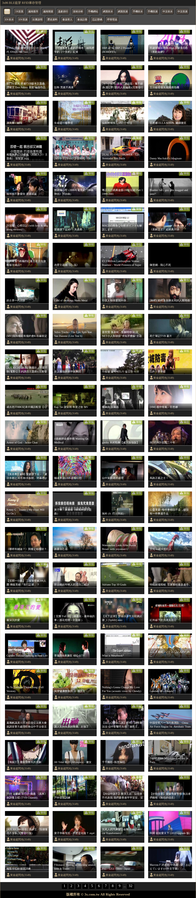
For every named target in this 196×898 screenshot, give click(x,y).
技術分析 (78, 11)
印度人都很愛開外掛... (115, 300)
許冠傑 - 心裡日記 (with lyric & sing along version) (27, 227)
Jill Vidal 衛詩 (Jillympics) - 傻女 (72, 762)
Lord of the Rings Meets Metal (70, 300)
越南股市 (33, 11)
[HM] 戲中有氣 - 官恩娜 (164, 406)
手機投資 (153, 11)
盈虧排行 (63, 11)
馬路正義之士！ (159, 478)
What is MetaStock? (113, 655)
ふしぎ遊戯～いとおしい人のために (170, 653)
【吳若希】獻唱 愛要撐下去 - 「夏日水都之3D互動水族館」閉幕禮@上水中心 (27, 476)
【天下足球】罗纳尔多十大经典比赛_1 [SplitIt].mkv (122, 618)
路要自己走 (61, 549)
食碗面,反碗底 (110, 406)
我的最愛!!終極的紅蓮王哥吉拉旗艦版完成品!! (26, 263)
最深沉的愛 (13, 620)
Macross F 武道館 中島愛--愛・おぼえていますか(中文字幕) (170, 866)
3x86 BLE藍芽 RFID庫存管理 (21, 2)
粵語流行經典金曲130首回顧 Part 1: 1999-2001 (123, 192)
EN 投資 (23, 19)
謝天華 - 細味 (14, 122)
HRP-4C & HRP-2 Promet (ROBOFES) (116, 49)
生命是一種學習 (63, 122)
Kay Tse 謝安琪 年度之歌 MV (71, 406)
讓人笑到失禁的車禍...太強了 (71, 726)
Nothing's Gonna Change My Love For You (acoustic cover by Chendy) (121, 689)
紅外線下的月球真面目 (163, 620)
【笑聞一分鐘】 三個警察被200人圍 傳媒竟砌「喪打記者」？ (26, 582)
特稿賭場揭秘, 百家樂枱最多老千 (169, 584)
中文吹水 (168, 11)
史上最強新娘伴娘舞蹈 (67, 371)
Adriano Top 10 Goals (114, 584)
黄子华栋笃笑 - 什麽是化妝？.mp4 (74, 833)
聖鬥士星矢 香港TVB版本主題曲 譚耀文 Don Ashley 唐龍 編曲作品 (26, 85)
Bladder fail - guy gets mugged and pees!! (169, 192)
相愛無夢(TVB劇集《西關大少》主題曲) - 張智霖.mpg (27, 156)
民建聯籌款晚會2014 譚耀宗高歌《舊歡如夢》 (169, 49)
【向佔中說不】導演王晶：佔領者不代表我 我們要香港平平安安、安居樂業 (122, 796)
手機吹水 (138, 11)
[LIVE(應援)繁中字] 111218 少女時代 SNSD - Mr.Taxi (27, 49)
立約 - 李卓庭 (158, 371)
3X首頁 (19, 11)
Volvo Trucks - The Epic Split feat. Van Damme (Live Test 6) (73, 334)
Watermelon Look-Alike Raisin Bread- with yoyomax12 (119, 547)
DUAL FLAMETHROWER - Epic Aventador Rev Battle (121, 156)
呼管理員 (112, 19)
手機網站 (93, 11)
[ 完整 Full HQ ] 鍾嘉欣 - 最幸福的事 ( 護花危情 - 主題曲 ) (74, 618)
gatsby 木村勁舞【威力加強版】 (120, 442)
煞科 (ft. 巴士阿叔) (113, 513)
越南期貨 (48, 11)
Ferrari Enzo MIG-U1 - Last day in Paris (169, 760)
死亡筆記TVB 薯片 (161, 335)
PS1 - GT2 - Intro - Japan (116, 868)
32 (130, 886)
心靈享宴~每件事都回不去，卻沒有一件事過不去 (169, 511)
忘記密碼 (97, 19)
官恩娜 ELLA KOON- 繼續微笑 (168, 122)
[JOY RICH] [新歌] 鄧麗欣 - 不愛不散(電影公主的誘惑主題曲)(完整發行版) (27, 369)
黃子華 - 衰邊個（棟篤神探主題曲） (72, 511)
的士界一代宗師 (16, 300)
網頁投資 (123, 11)
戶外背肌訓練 (62, 797)
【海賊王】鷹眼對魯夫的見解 (24, 762)
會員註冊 (82, 19)
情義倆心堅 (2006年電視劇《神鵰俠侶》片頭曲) (73, 192)
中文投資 (183, 11)
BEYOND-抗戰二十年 (162, 442)
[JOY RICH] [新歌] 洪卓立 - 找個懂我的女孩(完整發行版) (27, 831)
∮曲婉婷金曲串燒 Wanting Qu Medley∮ (71, 440)
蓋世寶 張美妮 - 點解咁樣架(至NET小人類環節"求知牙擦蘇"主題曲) (122, 334)
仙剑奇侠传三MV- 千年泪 (117, 122)
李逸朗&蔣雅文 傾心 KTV (69, 655)
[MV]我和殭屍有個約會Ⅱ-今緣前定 (27, 335)
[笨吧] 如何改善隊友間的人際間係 (170, 300)
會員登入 (67, 19)
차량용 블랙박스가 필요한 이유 (120, 371)
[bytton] (7, 11)
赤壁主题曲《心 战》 (66, 264)
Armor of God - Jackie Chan (22, 442)
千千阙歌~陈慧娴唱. (114, 762)
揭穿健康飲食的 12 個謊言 (69, 691)
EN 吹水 (9, 19)
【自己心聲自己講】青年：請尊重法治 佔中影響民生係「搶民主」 (122, 724)
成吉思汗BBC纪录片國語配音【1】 (27, 406)
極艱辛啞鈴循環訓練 (19, 868)
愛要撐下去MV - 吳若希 (68, 229)
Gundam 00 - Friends (161, 691)
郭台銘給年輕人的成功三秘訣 (71, 584)
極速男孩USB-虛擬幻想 (68, 478)
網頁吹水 (108, 11)
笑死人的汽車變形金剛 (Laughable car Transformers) (122, 831)
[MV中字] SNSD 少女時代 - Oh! (72, 158)
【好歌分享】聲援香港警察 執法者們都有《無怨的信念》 (170, 795)
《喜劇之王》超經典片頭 (164, 229)
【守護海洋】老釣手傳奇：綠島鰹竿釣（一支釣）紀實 (74, 49)
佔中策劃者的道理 (112, 478)
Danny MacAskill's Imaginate (166, 158)
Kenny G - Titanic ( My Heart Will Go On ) (25, 511)
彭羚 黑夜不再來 (64, 87)
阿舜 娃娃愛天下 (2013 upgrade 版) (170, 833)
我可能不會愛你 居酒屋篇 (22, 193)
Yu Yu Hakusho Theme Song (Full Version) (25, 689)
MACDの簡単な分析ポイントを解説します (122, 227)
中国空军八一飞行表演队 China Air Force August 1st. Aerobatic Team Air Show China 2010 (170, 724)
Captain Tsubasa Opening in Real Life (27, 655)
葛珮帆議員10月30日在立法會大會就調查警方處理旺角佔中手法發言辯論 (27, 724)
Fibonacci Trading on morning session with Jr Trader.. (75, 866)
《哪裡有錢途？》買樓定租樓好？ (27, 549)
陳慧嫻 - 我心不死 (160, 264)
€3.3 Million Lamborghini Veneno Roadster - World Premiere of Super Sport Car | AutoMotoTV (121, 263)
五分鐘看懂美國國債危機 (164, 87)
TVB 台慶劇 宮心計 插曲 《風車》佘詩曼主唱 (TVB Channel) (27, 795)
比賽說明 (37, 19)
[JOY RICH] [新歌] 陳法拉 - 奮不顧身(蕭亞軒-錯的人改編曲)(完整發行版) (122, 85)
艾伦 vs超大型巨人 (161, 549)
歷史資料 (52, 19)
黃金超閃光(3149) (20, 58)
